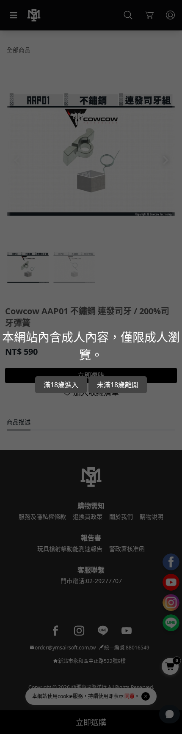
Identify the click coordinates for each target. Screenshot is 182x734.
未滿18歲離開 (117, 384)
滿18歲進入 (61, 384)
